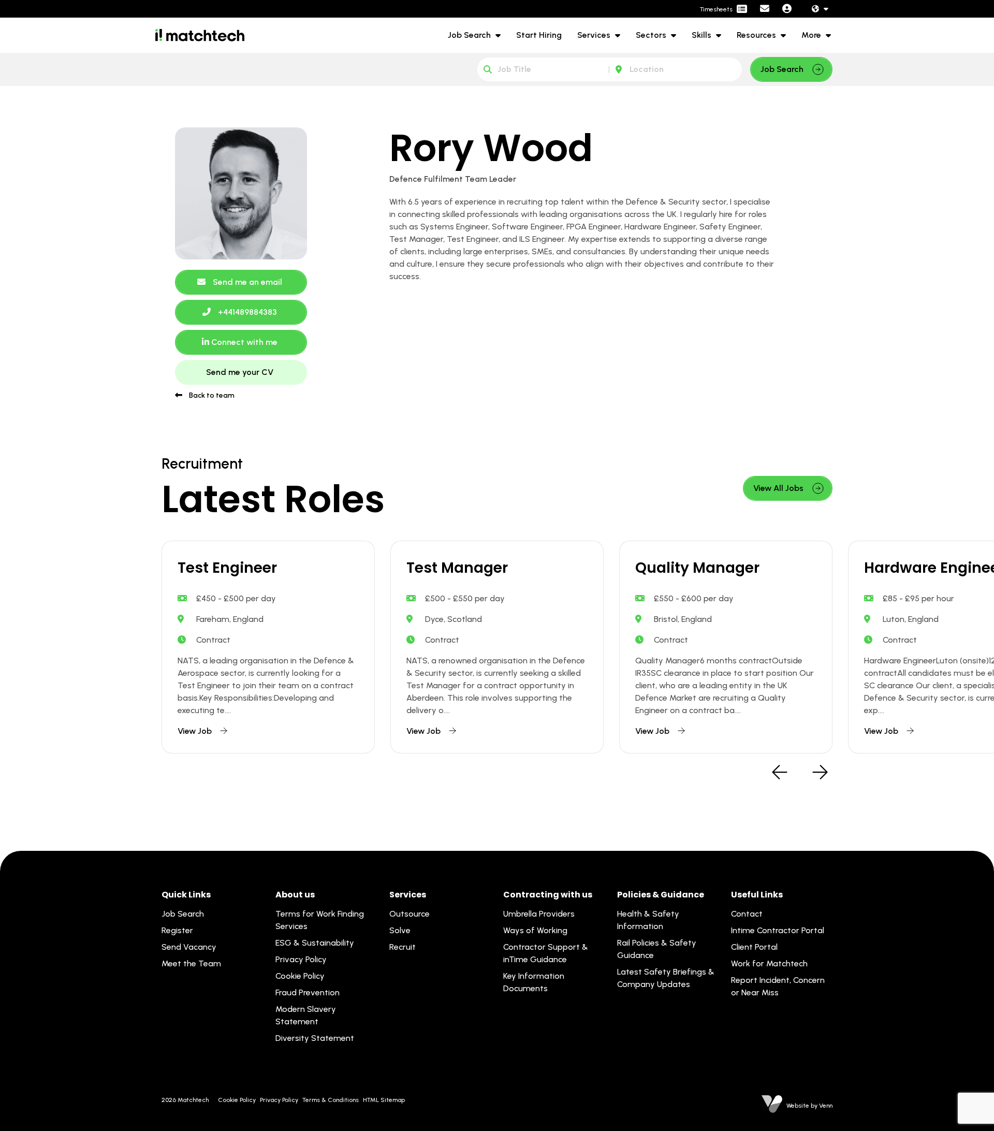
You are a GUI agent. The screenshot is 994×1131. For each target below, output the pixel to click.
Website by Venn (809, 1105)
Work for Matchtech (769, 963)
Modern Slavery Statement (305, 1015)
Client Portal (754, 947)
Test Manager (457, 568)
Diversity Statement (314, 1038)
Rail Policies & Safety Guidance (656, 949)
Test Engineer (227, 568)
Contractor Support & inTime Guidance (545, 953)
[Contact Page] (764, 9)
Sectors (652, 35)
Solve (400, 930)
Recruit (402, 947)
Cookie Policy (300, 976)
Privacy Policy (301, 959)
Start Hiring (539, 35)
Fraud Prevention (307, 992)
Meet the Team (191, 963)
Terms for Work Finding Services (319, 920)
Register (177, 930)
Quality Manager (697, 568)
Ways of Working (535, 930)
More (812, 35)
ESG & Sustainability (314, 943)
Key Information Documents (533, 982)
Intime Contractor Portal (777, 930)
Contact (747, 914)
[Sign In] (787, 9)
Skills (702, 35)
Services (594, 35)
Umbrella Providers (539, 914)
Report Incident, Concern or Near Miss (778, 986)
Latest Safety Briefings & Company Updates (665, 978)
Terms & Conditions (330, 1100)
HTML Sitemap (384, 1100)
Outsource (409, 914)
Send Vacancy (189, 947)
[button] (779, 773)
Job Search (470, 35)
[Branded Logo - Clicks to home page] (199, 35)
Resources (757, 35)
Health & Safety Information (648, 920)
